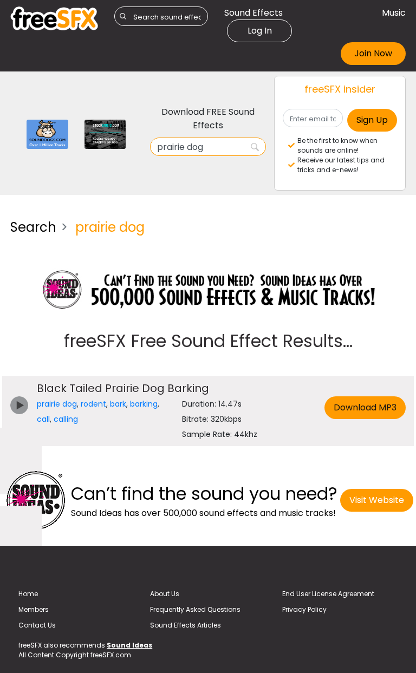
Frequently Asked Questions (195, 609)
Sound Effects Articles (185, 625)
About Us (164, 593)
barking (144, 403)
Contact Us (37, 625)
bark (118, 403)
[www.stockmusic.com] (105, 133)
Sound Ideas (129, 645)
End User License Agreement (328, 593)
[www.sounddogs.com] (47, 133)
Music (394, 12)
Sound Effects (253, 12)
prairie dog (57, 403)
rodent (93, 403)
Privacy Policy (304, 609)
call (43, 419)
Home (28, 593)
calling (66, 419)
